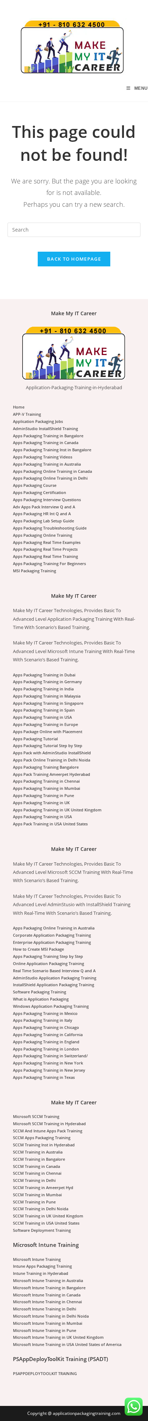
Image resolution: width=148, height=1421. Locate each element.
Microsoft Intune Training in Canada (46, 1294)
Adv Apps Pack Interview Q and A (44, 506)
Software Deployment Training (42, 1230)
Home (18, 407)
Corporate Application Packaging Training (52, 935)
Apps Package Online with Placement (47, 731)
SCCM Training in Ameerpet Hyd (43, 1187)
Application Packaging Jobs (38, 421)
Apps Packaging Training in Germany (47, 681)
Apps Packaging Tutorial (35, 738)
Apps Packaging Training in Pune (43, 795)
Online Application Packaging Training (48, 963)
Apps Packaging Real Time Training (45, 556)
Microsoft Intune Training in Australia (48, 1280)
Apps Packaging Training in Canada (45, 442)
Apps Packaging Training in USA (42, 717)
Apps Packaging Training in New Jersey (49, 1070)
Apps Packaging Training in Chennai (46, 781)
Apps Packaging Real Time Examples (46, 542)
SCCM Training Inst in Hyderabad (44, 1144)
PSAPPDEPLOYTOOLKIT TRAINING (45, 1373)
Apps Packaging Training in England (46, 1041)
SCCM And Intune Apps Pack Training (47, 1130)
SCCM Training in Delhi (34, 1180)
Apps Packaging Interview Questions (47, 499)
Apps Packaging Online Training (42, 535)
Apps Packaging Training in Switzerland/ (50, 1055)
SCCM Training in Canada (36, 1166)
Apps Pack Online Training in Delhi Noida (51, 760)
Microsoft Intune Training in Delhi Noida (51, 1316)
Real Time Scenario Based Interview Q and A (54, 970)
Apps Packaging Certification (39, 492)
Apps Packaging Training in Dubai (44, 674)
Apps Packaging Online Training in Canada (52, 471)
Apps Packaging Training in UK (41, 802)
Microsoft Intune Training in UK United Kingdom (58, 1337)
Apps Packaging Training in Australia (47, 464)
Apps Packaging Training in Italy (42, 1020)
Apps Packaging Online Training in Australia (53, 928)
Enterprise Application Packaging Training (52, 942)
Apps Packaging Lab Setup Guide (43, 520)
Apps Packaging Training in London (46, 1049)
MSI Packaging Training (34, 570)
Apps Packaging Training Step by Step (48, 956)
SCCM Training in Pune (34, 1202)
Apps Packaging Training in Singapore (48, 703)
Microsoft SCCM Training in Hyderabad (49, 1123)
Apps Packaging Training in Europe (45, 724)
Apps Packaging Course (34, 485)
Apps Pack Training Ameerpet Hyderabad (51, 774)
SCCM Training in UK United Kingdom (48, 1216)
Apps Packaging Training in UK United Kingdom (57, 809)
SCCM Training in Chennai (37, 1173)
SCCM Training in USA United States (46, 1223)
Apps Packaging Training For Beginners (49, 563)
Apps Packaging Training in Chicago (46, 1027)
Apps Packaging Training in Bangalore (48, 435)
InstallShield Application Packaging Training (53, 984)
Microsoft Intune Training (37, 1259)
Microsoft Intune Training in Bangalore (49, 1287)
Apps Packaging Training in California (48, 1034)
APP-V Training (27, 414)
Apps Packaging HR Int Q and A (42, 513)
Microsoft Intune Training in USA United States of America (67, 1344)
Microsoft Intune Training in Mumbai (47, 1323)
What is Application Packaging (41, 999)
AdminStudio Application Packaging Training (54, 977)
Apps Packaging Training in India (43, 688)
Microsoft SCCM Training (36, 1116)
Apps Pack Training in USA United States (50, 823)
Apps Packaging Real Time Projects (45, 549)
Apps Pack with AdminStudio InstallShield (52, 752)
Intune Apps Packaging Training (42, 1266)
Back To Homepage (74, 259)
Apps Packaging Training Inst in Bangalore (52, 449)
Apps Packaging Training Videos (42, 457)
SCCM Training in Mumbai (37, 1194)
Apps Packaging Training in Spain (44, 710)
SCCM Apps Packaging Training (41, 1137)
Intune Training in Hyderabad (40, 1273)
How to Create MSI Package (38, 949)
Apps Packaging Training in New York (48, 1063)
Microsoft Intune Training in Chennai (47, 1301)
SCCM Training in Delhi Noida (40, 1208)
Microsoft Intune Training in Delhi (44, 1308)
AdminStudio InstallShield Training (45, 428)
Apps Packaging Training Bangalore (46, 767)
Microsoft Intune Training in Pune (44, 1330)
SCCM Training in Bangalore (39, 1159)
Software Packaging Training (39, 991)
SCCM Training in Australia (38, 1152)
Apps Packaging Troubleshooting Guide (50, 528)
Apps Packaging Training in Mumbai (46, 788)
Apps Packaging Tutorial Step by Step (47, 745)
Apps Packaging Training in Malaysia (46, 696)
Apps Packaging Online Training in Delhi (50, 478)
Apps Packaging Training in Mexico (45, 1013)
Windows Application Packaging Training (51, 1006)
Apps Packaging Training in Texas (44, 1077)
